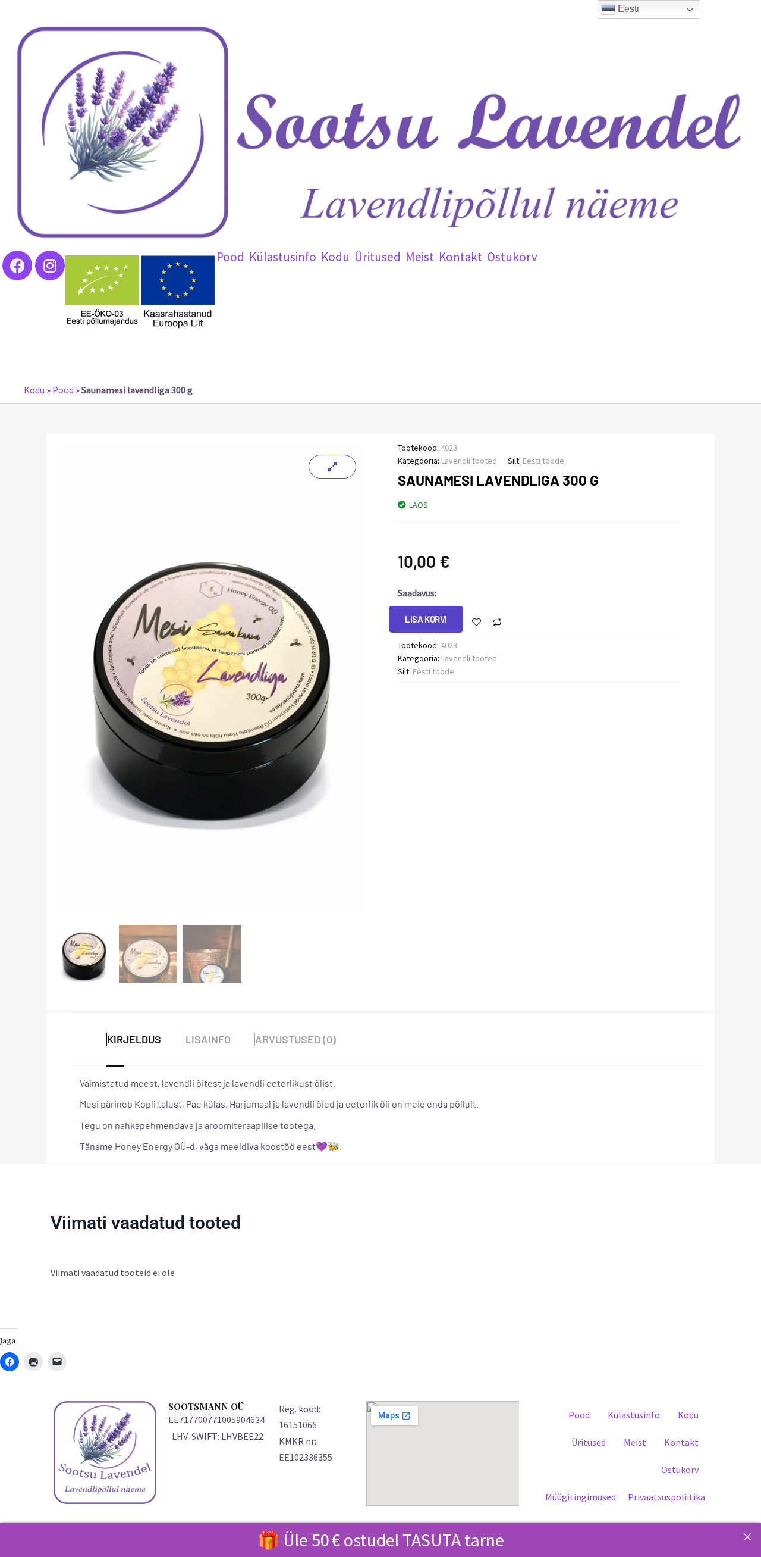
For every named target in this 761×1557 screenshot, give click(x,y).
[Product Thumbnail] (332, 467)
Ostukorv (512, 257)
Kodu (335, 257)
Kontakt (460, 257)
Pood (230, 257)
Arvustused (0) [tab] (295, 1039)
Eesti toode (543, 460)
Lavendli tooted (469, 460)
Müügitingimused (580, 1497)
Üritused (377, 257)
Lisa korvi (426, 619)
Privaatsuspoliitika (666, 1497)
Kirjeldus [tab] (134, 1039)
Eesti (627, 9)
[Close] (747, 1536)
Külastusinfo (282, 257)
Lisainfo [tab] (208, 1039)
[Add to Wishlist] (476, 622)
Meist (419, 257)
